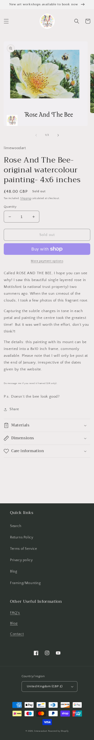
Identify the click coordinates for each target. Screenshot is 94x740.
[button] (6, 21)
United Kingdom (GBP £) (45, 686)
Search (16, 526)
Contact (17, 634)
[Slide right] (58, 135)
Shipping (25, 198)
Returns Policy (21, 537)
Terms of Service (23, 549)
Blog (13, 571)
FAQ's (15, 613)
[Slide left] (36, 135)
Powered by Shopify (58, 731)
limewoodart (40, 731)
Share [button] (14, 409)
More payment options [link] (47, 261)
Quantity (10, 206)
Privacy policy (21, 560)
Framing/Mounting (25, 583)
